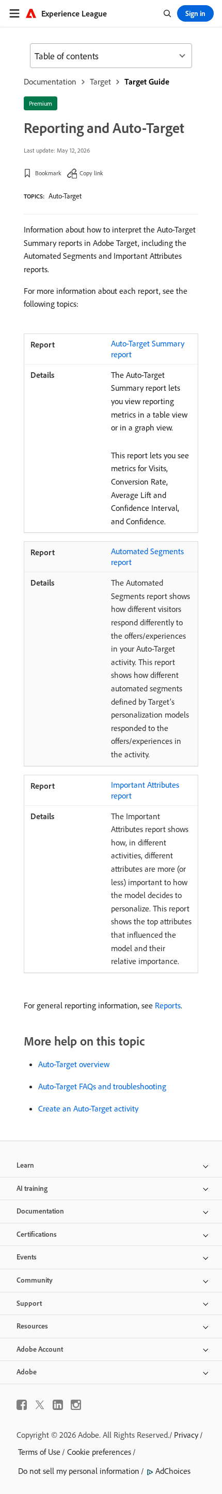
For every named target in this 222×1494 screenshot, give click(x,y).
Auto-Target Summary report (147, 348)
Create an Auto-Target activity (88, 1108)
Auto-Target (65, 196)
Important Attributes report (145, 790)
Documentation (50, 81)
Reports (168, 1005)
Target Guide (146, 81)
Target (100, 81)
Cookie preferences (99, 1452)
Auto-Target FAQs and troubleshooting (102, 1086)
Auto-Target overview (73, 1064)
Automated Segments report (147, 556)
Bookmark (48, 173)
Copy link (91, 173)
